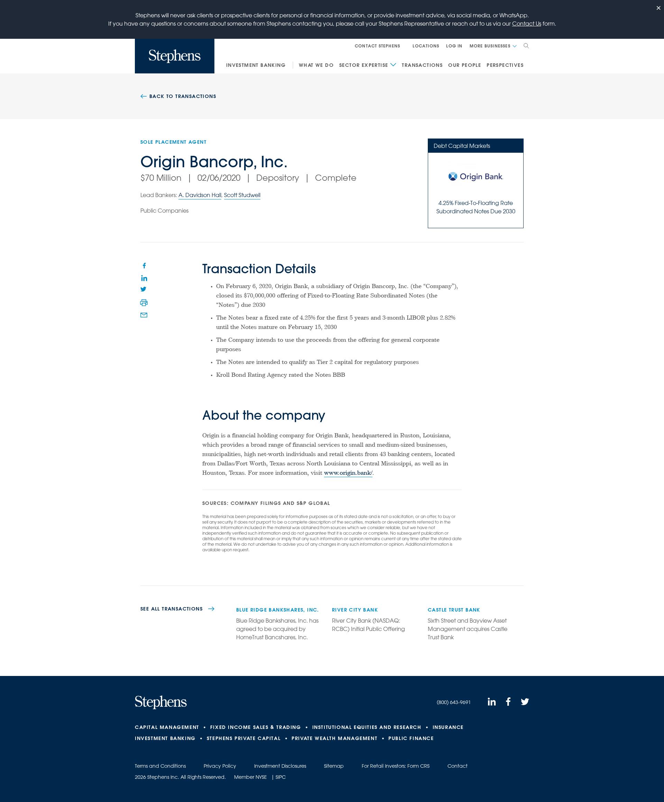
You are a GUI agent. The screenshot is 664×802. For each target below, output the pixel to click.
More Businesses (490, 45)
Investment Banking (256, 65)
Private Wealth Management (334, 738)
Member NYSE (250, 777)
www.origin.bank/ (348, 474)
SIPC (281, 777)
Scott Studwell (242, 194)
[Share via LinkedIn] (143, 277)
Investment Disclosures (280, 766)
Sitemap (334, 766)
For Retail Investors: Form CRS (396, 766)
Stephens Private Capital (243, 738)
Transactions (422, 65)
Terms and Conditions (160, 766)
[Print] (144, 302)
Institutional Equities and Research (367, 727)
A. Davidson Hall (199, 194)
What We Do (316, 65)
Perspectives (505, 65)
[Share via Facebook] (143, 265)
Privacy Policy (220, 766)
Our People (464, 65)
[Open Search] (526, 45)
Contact (458, 766)
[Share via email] (143, 315)
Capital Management (167, 727)
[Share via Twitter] (143, 290)
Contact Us (526, 23)
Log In (454, 45)
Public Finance (411, 738)
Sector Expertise (363, 65)
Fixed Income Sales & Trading (255, 727)
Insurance (448, 727)
